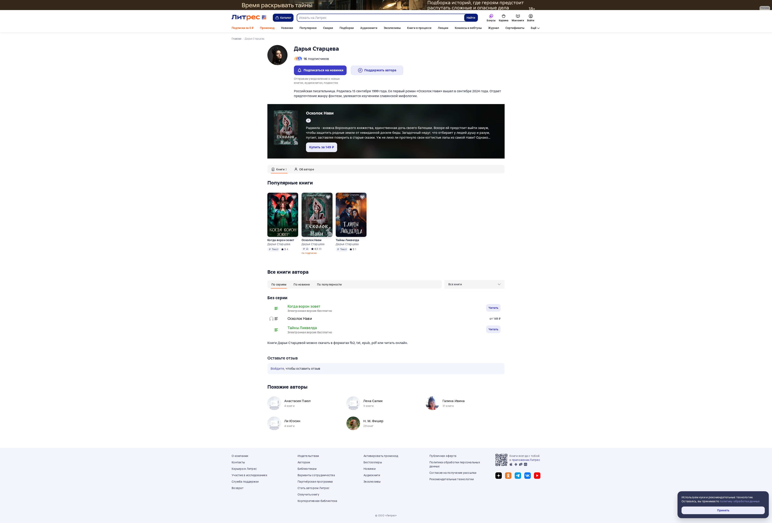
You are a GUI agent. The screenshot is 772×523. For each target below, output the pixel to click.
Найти (471, 17)
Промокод (267, 28)
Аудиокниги (368, 28)
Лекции (443, 28)
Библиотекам (307, 469)
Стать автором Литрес (313, 488)
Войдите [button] (277, 368)
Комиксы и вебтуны (468, 28)
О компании (240, 456)
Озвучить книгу (308, 494)
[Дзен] (498, 475)
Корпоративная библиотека (317, 501)
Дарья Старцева (279, 244)
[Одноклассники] (508, 475)
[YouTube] (537, 475)
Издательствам (308, 456)
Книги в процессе (419, 28)
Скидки (328, 28)
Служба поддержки (245, 481)
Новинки (287, 28)
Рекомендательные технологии (451, 479)
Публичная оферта (442, 456)
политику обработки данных (740, 501)
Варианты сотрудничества (316, 475)
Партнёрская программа (315, 481)
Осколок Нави (320, 113)
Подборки (347, 28)
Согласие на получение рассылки (452, 473)
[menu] (474, 284)
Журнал (493, 28)
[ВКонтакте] (527, 475)
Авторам (304, 462)
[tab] (279, 169)
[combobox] (380, 17)
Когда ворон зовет (280, 240)
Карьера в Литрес (244, 469)
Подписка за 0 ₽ (243, 28)
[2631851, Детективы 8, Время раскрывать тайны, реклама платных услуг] (386, 5)
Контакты (238, 462)
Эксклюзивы (392, 28)
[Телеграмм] (518, 475)
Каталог (286, 17)
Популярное (308, 28)
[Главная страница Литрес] (249, 17)
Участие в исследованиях (249, 475)
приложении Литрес (526, 460)
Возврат (237, 488)
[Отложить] (294, 197)
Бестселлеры (372, 462)
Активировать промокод (380, 456)
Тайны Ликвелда (347, 240)
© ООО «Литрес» (386, 515)
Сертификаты (514, 28)
